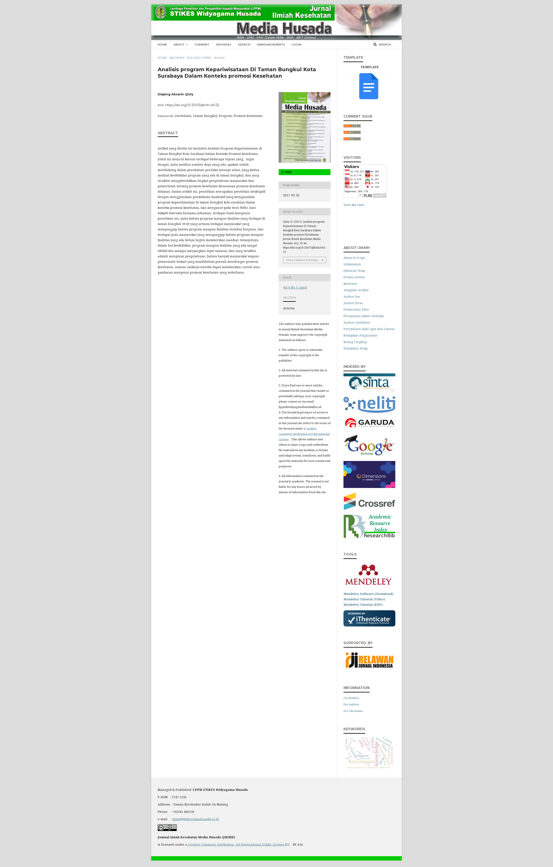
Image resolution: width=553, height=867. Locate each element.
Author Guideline (356, 322)
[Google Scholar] (369, 455)
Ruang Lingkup (355, 342)
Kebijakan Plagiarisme (360, 335)
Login (296, 44)
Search (244, 44)
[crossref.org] (369, 509)
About (179, 44)
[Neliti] (369, 412)
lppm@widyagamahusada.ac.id (195, 819)
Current (201, 44)
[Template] (369, 99)
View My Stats (353, 205)
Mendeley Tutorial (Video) (364, 599)
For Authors (351, 704)
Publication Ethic (356, 309)
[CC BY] (284, 844)
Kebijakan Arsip (355, 348)
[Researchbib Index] (369, 537)
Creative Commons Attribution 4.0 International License (304, 433)
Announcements (271, 44)
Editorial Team (354, 271)
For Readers (351, 698)
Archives (223, 44)
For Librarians (353, 711)
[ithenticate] (369, 625)
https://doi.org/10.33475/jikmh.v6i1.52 (192, 105)
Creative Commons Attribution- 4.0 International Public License (236, 844)
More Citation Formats (302, 260)
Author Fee (351, 296)
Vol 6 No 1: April (199, 57)
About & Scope (354, 258)
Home (162, 44)
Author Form (353, 303)
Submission (352, 264)
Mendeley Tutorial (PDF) (363, 605)
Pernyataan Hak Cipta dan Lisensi (369, 329)
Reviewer (350, 284)
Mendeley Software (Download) (368, 594)
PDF (288, 172)
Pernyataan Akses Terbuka (363, 316)
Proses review (354, 277)
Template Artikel (356, 290)
